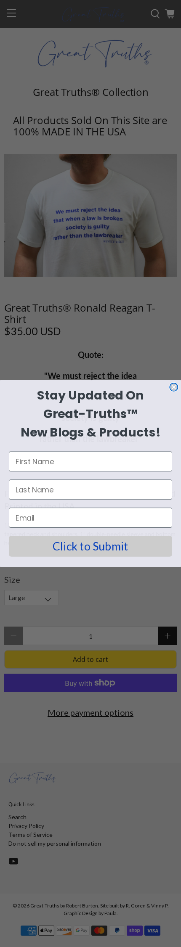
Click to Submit (90, 546)
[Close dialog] (174, 387)
